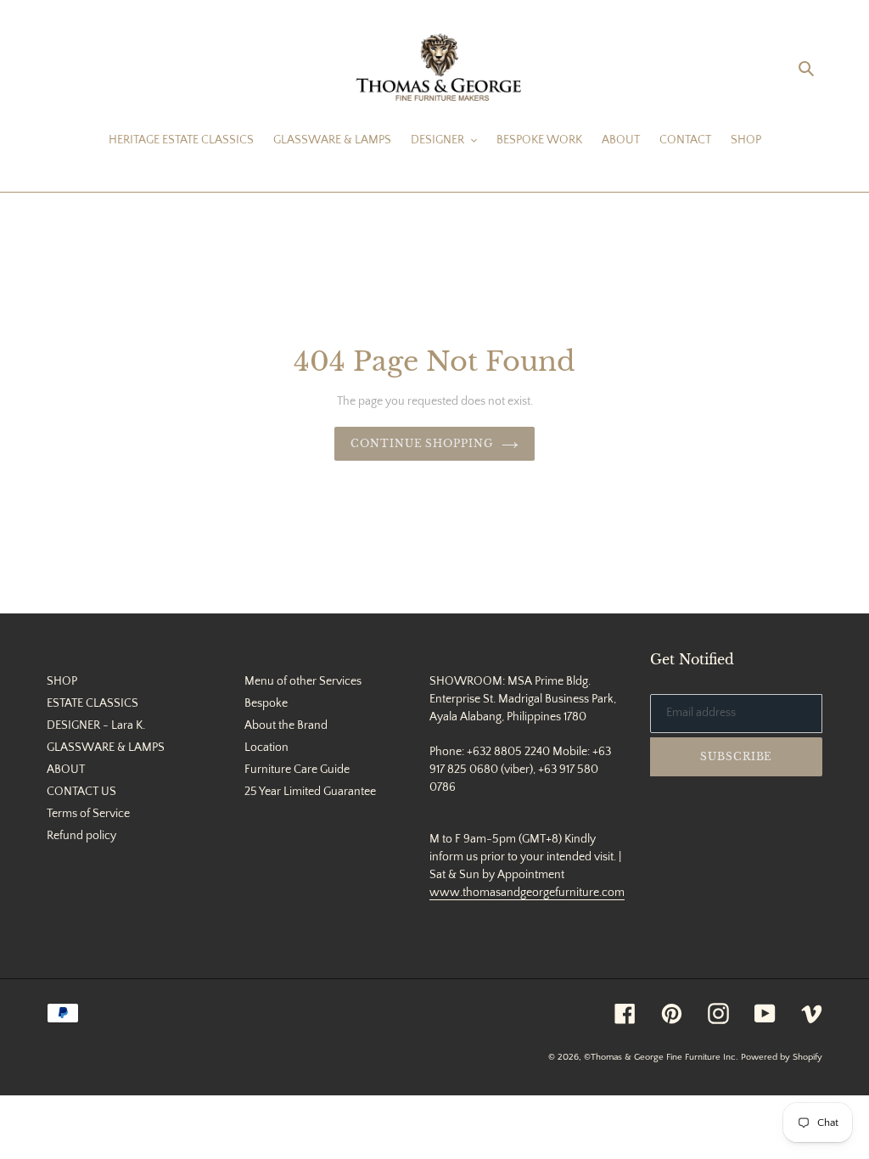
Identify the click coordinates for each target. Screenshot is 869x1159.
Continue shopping (421, 443)
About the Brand (286, 725)
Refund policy (81, 836)
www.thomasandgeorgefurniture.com (527, 892)
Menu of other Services (303, 681)
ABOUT (66, 769)
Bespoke (266, 703)
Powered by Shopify (781, 1057)
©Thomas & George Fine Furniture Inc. (661, 1057)
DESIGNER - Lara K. (96, 725)
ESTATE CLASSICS (92, 703)
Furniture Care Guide (297, 769)
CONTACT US (81, 791)
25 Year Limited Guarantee (310, 791)
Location (266, 747)
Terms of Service (88, 813)
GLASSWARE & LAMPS (106, 747)
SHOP (62, 681)
